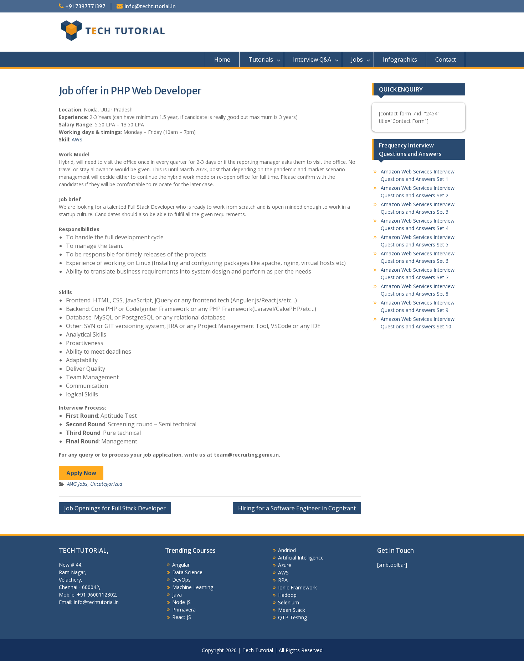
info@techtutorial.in (150, 6)
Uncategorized (106, 483)
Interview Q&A (312, 59)
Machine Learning (192, 587)
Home (222, 59)
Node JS (181, 602)
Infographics (400, 59)
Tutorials (260, 59)
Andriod (287, 550)
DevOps (181, 579)
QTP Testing (292, 617)
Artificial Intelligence (301, 557)
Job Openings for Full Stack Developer (115, 508)
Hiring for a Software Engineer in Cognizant (297, 508)
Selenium (288, 602)
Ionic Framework (297, 587)
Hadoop (287, 595)
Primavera (184, 609)
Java (177, 594)
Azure (284, 565)
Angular (181, 564)
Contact (445, 59)
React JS (181, 617)
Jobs (357, 59)
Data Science (187, 572)
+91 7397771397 (85, 6)
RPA (283, 580)
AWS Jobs (77, 483)
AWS (77, 139)
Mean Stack (291, 610)
